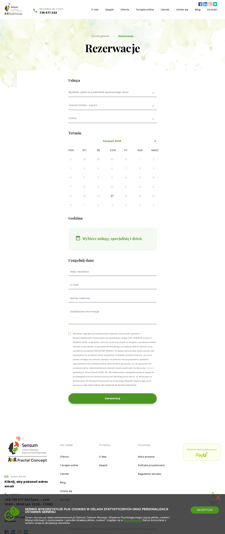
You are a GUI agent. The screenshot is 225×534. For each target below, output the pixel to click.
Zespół (109, 9)
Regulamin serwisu (149, 474)
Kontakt (212, 9)
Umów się (182, 9)
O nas (94, 9)
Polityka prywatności (151, 465)
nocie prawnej (132, 520)
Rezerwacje (125, 36)
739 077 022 (48, 13)
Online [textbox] (72, 118)
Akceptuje (205, 510)
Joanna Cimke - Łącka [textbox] (82, 105)
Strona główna (101, 36)
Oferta (124, 9)
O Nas (102, 457)
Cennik (165, 9)
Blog (198, 9)
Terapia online (145, 9)
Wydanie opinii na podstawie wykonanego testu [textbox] (98, 92)
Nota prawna (146, 457)
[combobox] (112, 94)
